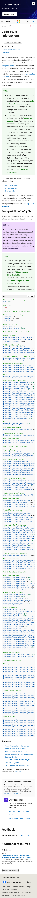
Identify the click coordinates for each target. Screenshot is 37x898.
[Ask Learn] (30, 26)
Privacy (13, 889)
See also (6, 52)
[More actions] (33, 26)
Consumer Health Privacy (10, 892)
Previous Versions (18, 887)
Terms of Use (26, 892)
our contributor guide (12, 793)
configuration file (8, 66)
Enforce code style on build (15, 749)
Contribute (5, 889)
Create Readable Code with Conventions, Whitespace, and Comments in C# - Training (16, 856)
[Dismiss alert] (33, 3)
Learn (4, 26)
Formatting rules (11, 188)
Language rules (11, 185)
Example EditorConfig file (11, 50)
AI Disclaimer (6, 887)
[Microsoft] (18, 21)
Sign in (33, 21)
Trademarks (5, 895)
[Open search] (28, 21)
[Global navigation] (2, 21)
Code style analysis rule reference (17, 746)
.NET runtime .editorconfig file (16, 765)
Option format (12, 249)
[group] (18, 517)
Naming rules (10, 191)
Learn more (18, 772)
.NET (9, 26)
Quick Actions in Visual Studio (16, 751)
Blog (28, 887)
